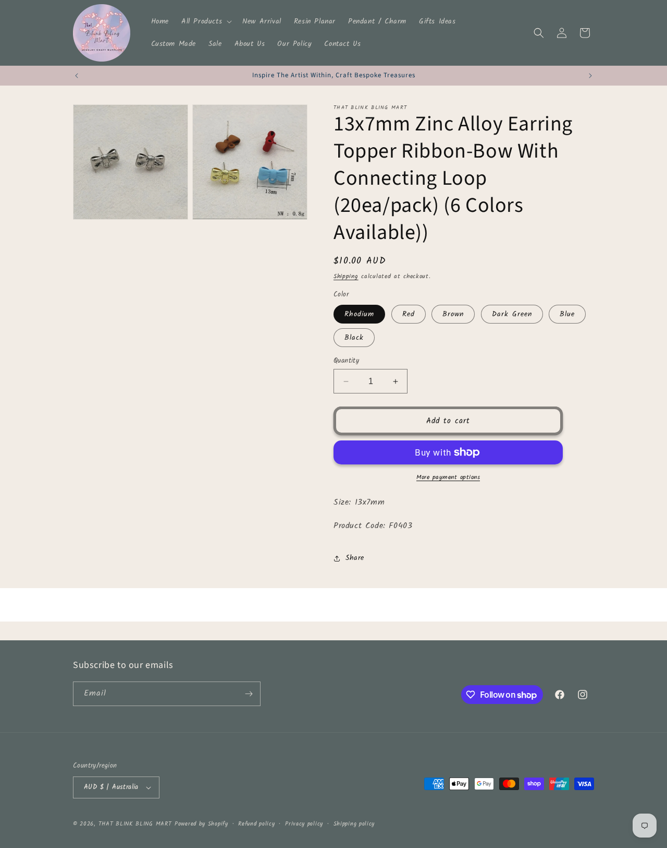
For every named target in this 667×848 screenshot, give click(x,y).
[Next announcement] (590, 76)
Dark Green (512, 314)
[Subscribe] (248, 694)
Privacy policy (304, 824)
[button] (205, 21)
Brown (453, 314)
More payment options (448, 477)
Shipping (346, 276)
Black (354, 337)
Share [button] (354, 558)
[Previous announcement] (76, 76)
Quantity (346, 361)
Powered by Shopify (201, 824)
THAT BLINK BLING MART (135, 824)
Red (408, 314)
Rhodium (359, 314)
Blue (567, 314)
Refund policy (256, 824)
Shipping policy (354, 824)
